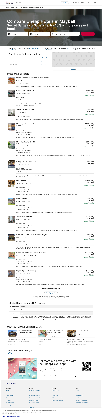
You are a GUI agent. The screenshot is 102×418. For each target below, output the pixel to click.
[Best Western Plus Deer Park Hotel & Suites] (51, 259)
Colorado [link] (33, 7)
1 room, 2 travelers (59, 34)
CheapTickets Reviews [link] (34, 400)
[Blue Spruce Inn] (51, 187)
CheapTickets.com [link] (10, 7)
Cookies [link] (54, 393)
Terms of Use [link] (55, 395)
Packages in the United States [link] (35, 397)
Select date (13, 34)
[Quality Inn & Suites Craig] (51, 98)
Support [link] (77, 390)
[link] (18, 353)
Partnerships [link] (8, 397)
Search (88, 34)
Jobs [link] (7, 393)
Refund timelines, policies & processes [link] (84, 397)
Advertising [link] (8, 405)
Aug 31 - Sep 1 (43, 61)
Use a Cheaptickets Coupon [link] (81, 400)
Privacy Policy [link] (55, 390)
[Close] (99, 413)
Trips (89, 2)
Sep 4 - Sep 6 (44, 64)
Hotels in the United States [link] (34, 390)
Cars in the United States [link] (34, 393)
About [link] (7, 390)
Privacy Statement (7, 416)
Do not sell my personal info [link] (58, 400)
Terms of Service (16, 416)
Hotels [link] (16, 7)
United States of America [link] (24, 7)
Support (83, 2)
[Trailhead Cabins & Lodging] (51, 114)
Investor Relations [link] (10, 402)
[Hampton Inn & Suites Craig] (51, 169)
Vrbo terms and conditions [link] (57, 397)
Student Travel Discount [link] (34, 405)
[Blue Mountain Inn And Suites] (51, 130)
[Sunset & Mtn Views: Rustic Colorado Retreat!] (51, 82)
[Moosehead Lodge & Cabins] (51, 149)
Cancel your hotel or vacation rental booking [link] (85, 393)
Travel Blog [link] (31, 407)
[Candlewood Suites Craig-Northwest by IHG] (51, 241)
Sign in (94, 2)
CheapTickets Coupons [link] (34, 402)
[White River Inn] (51, 205)
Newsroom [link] (8, 400)
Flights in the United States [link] (35, 395)
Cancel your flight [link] (79, 395)
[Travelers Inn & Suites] (51, 223)
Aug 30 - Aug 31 (43, 57)
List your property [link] (10, 395)
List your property (74, 2)
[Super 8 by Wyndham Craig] (51, 277)
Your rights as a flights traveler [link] (82, 402)
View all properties (51, 293)
